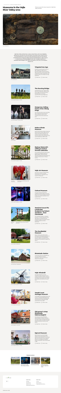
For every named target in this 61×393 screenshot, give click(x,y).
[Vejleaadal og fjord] (8, 377)
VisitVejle (27, 381)
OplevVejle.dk (28, 382)
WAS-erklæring (38, 382)
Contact (37, 381)
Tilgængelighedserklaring (30, 385)
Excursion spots (7, 4)
